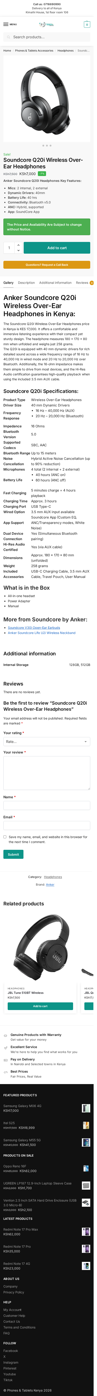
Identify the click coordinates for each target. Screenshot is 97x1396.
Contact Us (11, 1321)
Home (7, 50)
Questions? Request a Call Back (47, 264)
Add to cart (57, 248)
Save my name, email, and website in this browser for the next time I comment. (48, 839)
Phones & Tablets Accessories (34, 50)
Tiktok (8, 1380)
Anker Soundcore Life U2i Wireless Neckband (42, 633)
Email (9, 817)
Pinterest (9, 1368)
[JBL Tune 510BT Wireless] (40, 947)
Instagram (10, 1362)
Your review (14, 752)
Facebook (10, 1351)
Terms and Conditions (19, 1327)
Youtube (9, 1374)
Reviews (84, 282)
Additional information (55, 282)
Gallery (8, 282)
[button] (86, 24)
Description (26, 282)
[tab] (8, 282)
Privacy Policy (13, 1292)
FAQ (6, 1333)
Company (10, 1286)
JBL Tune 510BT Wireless (26, 993)
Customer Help (14, 1315)
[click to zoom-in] (46, 98)
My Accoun (11, 1310)
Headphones (66, 50)
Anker (50, 884)
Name (9, 797)
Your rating (13, 733)
